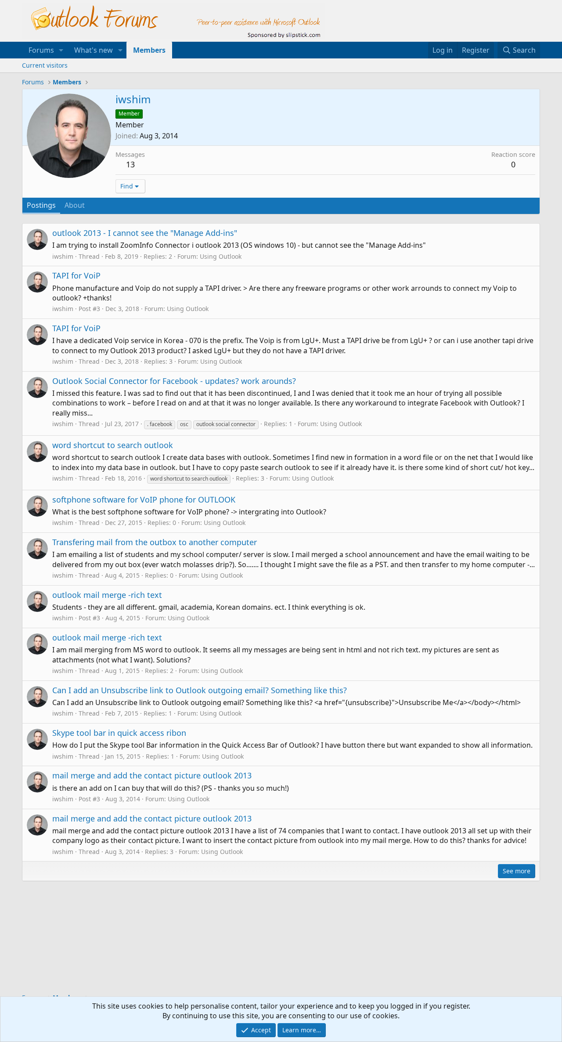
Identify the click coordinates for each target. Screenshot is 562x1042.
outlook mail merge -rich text (107, 595)
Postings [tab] (41, 205)
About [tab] (75, 205)
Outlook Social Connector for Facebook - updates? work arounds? (174, 381)
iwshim (62, 256)
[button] (61, 50)
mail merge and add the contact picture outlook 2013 (152, 775)
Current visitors (45, 65)
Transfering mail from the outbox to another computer (154, 542)
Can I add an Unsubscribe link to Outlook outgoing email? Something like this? (199, 690)
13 (130, 164)
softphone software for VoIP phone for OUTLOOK (143, 499)
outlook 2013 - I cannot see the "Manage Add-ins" (144, 233)
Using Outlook (220, 256)
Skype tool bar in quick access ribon (119, 732)
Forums (41, 50)
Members (149, 50)
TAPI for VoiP (76, 275)
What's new (93, 50)
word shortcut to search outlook (112, 445)
